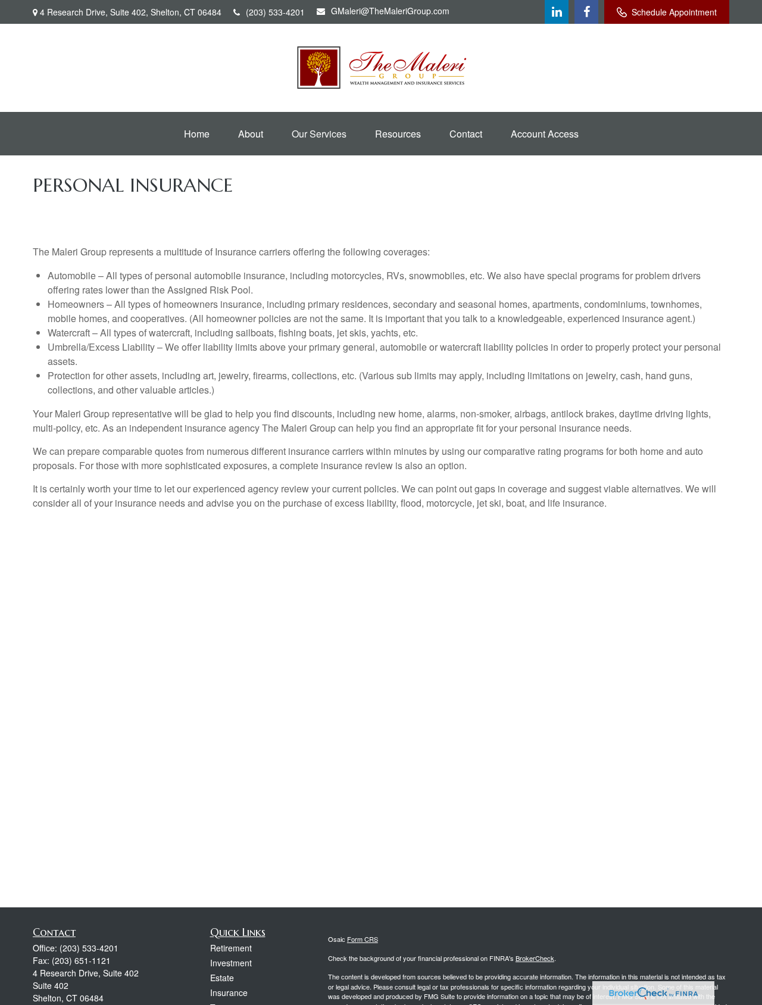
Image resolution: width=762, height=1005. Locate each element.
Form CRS (362, 939)
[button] (197, 133)
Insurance (229, 992)
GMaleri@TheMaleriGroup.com (390, 11)
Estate (222, 978)
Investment (231, 963)
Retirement (231, 948)
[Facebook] (586, 12)
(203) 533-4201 (275, 12)
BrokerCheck (535, 958)
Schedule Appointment (674, 12)
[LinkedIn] (557, 12)
